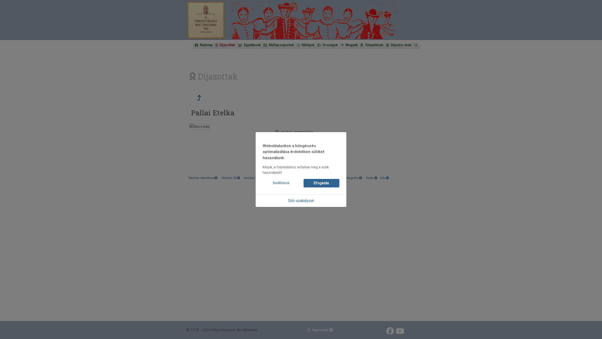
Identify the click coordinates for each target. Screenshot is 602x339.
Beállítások (281, 183)
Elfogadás (321, 183)
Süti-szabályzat (301, 200)
